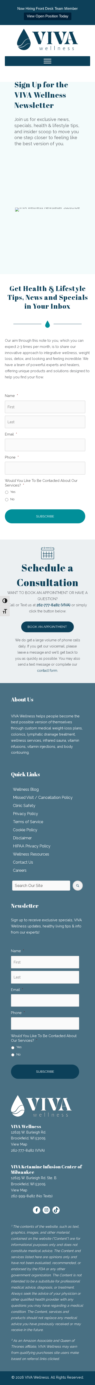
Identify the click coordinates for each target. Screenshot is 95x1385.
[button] (47, 626)
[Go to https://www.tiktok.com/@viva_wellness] (56, 1210)
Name (11, 396)
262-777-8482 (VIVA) (28, 1150)
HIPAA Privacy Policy (31, 846)
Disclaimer (22, 838)
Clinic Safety (24, 805)
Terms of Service (28, 821)
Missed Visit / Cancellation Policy (43, 797)
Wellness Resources (31, 854)
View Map (19, 1144)
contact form (47, 671)
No (12, 499)
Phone (12, 457)
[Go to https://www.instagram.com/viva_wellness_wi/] (46, 1210)
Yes (12, 492)
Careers (20, 870)
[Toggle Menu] (47, 61)
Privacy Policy (25, 813)
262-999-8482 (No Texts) (32, 1196)
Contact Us (23, 862)
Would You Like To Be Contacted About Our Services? (41, 482)
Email (11, 434)
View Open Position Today (47, 16)
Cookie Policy (25, 830)
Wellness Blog (26, 789)
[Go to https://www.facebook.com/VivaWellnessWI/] (36, 1210)
